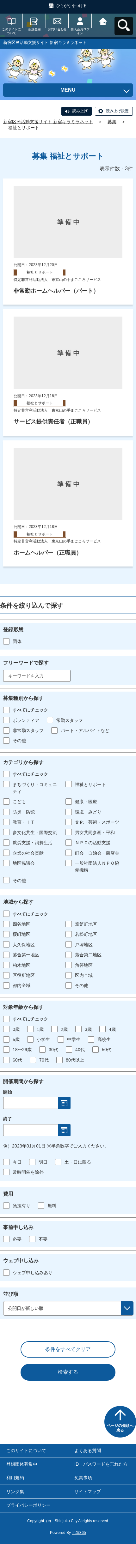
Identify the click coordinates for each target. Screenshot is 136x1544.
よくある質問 (87, 1450)
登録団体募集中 (21, 1464)
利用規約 (15, 1477)
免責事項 (83, 1477)
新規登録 (34, 29)
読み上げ (80, 111)
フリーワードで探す (26, 662)
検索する (68, 1372)
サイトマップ (87, 1491)
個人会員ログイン (80, 31)
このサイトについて (11, 31)
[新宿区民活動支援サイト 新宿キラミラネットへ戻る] (103, 20)
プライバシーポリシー (28, 1505)
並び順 (10, 1294)
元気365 (79, 1532)
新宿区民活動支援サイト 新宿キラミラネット (48, 121)
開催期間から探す (23, 1081)
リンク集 (15, 1491)
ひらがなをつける (71, 5)
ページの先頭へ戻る (120, 1428)
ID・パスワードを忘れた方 (100, 1464)
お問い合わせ (57, 29)
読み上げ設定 (117, 111)
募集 (112, 121)
